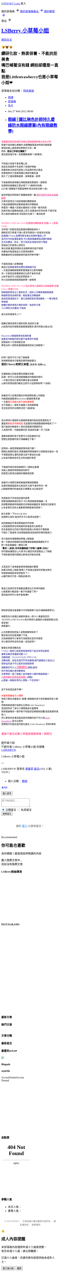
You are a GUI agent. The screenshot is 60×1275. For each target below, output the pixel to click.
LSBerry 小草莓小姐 (25, 31)
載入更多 (7, 793)
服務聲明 (36, 1224)
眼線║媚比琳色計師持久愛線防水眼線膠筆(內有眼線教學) (32, 125)
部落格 (12, 101)
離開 (19, 1268)
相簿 (10, 97)
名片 (10, 105)
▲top (4, 787)
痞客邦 (29, 768)
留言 (36, 768)
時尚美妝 (28, 90)
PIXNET (15, 1221)
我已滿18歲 (8, 1268)
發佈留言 (7, 814)
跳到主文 (6, 39)
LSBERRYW (8, 750)
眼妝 (24, 781)
